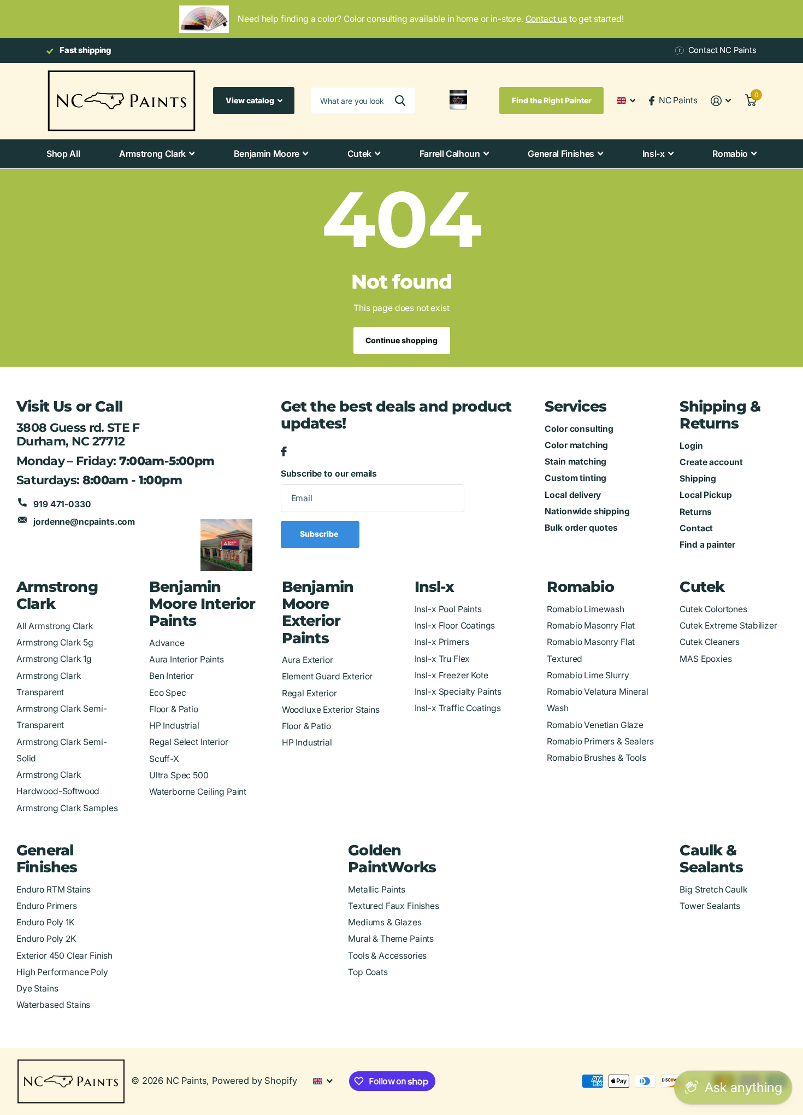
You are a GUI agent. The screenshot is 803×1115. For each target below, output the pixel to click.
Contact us (546, 19)
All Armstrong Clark (54, 626)
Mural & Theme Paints (391, 939)
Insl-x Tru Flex (442, 659)
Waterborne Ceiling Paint (197, 792)
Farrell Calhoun (450, 153)
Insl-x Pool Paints (448, 609)
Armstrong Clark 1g (54, 659)
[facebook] (284, 452)
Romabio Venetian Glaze (595, 725)
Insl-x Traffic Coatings (458, 708)
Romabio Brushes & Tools (596, 758)
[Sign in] (720, 101)
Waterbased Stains (53, 1005)
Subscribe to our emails (329, 473)
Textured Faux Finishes (393, 906)
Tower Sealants (710, 906)
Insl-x (653, 153)
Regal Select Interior (188, 742)
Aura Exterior (307, 660)
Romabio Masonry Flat (591, 625)
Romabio (730, 153)
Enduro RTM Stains (53, 889)
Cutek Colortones (713, 609)
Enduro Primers (46, 906)
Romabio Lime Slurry (588, 675)
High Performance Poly (62, 972)
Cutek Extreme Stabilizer (728, 625)
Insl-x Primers (442, 642)
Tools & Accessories (387, 955)
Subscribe (320, 533)
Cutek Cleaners (710, 642)
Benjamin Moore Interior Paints (202, 604)
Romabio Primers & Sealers (600, 741)
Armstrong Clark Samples (66, 808)
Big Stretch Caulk (713, 889)
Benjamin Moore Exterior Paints (318, 612)
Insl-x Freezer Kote (451, 675)
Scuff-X (164, 759)
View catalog (251, 100)
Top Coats (368, 972)
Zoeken (400, 100)
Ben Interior (171, 676)
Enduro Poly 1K (45, 922)
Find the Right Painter (552, 100)
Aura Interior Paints (186, 659)
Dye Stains (37, 988)
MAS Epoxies (705, 659)
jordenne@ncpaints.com (84, 522)
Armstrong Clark (152, 153)
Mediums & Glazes (385, 922)
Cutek (359, 153)
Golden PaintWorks (392, 858)
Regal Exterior (309, 693)
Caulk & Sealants (711, 858)
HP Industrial (174, 725)
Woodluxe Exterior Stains (331, 710)
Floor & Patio (173, 709)
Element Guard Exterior (327, 676)
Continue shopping (401, 340)
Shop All (63, 153)
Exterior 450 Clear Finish (64, 955)
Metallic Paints (376, 889)
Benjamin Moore (267, 153)
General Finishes (561, 153)
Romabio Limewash (585, 609)
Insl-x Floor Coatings (455, 625)
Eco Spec (167, 693)
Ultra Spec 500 (179, 775)
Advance (167, 643)
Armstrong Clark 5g (54, 642)
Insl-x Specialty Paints (458, 691)
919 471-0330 (62, 504)
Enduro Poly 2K (46, 939)
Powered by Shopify (254, 1080)
